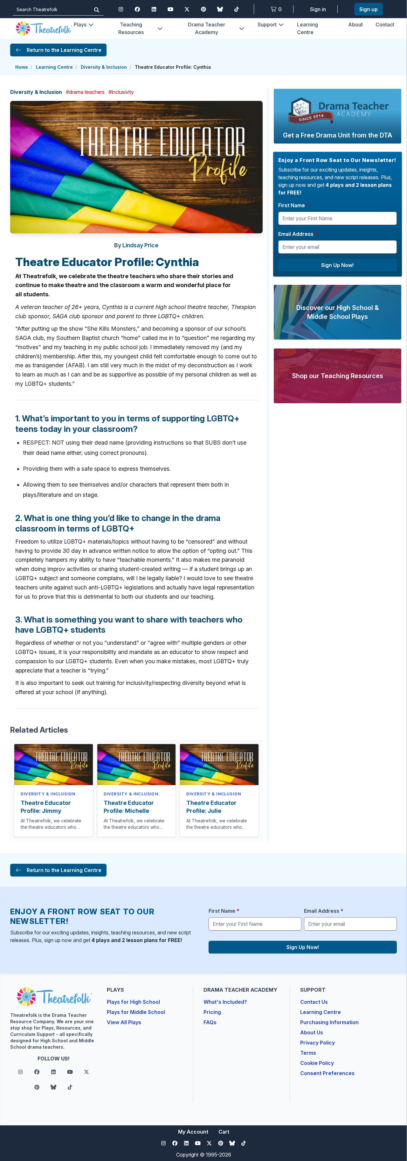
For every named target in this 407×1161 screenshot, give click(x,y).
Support (267, 24)
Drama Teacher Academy (206, 28)
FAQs (210, 1022)
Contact (385, 24)
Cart (223, 1132)
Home (21, 67)
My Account (193, 1132)
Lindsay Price (140, 245)
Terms (308, 1053)
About (355, 24)
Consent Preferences (327, 1073)
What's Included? (225, 1002)
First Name (293, 205)
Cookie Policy (317, 1063)
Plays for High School (133, 1002)
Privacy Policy (317, 1042)
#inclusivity (121, 92)
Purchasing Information (329, 1022)
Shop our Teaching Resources (337, 376)
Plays (80, 24)
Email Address (298, 234)
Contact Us (314, 1002)
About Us (311, 1032)
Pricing (212, 1012)
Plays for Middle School (136, 1012)
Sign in (318, 9)
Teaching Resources (131, 28)
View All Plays (124, 1022)
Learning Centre (54, 67)
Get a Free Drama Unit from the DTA (337, 135)
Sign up (368, 9)
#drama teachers (85, 92)
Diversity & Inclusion (104, 67)
